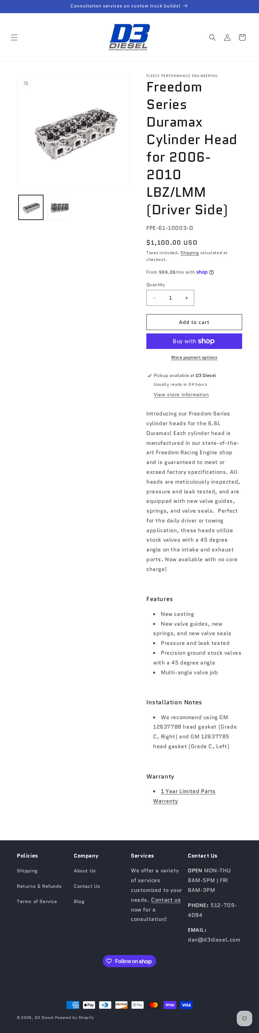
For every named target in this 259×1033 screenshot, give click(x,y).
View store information (181, 394)
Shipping (189, 252)
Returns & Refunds (39, 886)
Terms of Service (37, 901)
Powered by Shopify (74, 1017)
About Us (85, 870)
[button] (14, 37)
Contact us (166, 900)
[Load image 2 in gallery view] (59, 207)
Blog (79, 901)
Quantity (155, 284)
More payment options (194, 357)
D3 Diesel (44, 1017)
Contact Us (87, 886)
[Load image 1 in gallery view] (31, 207)
